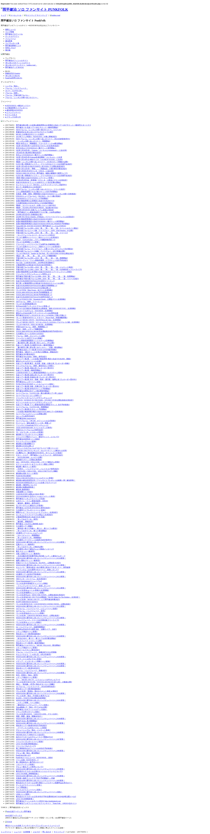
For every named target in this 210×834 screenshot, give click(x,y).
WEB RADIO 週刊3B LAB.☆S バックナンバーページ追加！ (39, 792)
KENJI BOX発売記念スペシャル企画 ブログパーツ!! (36, 483)
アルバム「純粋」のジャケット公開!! (30, 336)
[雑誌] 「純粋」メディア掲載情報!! (29, 329)
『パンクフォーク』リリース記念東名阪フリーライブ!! (37, 620)
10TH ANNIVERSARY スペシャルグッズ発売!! (34, 428)
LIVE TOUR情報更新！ (25, 799)
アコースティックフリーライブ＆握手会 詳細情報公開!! (38, 244)
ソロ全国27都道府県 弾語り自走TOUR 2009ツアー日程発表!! (39, 411)
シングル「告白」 (12, 86)
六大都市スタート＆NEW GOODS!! (30, 334)
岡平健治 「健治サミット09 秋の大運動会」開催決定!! (37, 352)
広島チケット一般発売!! (25, 544)
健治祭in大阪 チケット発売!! (27, 473)
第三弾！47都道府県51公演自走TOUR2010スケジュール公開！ (40, 283)
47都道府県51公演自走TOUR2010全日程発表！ (34, 265)
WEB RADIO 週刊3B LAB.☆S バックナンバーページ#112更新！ (41, 588)
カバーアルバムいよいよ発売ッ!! (29, 395)
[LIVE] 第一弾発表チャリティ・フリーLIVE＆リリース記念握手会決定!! (44, 175)
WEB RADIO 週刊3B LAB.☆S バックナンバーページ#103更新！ (41, 673)
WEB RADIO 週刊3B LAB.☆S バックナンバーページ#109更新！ (41, 625)
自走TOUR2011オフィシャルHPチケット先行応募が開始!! (38, 182)
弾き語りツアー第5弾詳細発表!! (28, 689)
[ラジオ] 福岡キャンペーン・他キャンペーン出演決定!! (37, 237)
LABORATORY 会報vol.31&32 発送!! (30, 494)
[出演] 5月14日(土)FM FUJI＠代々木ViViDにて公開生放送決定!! (40, 166)
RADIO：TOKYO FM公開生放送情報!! (31, 698)
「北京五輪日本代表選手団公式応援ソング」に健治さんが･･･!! (40, 556)
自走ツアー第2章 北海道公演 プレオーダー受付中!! (36, 377)
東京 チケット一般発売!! (25, 551)
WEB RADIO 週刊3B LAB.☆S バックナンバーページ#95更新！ (40, 769)
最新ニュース (10, 29)
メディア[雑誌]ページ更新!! (26, 631)
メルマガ (36, 832)
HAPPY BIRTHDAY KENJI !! (27, 602)
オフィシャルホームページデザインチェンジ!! (34, 402)
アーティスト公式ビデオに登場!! (29, 659)
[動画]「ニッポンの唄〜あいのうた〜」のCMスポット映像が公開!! (42, 162)
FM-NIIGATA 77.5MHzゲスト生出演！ (30, 735)
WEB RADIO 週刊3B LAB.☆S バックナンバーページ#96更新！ (40, 751)
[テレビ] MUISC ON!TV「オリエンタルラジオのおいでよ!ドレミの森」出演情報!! (48, 322)
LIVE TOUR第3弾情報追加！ (27, 744)
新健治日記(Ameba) (12, 73)
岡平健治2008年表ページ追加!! (28, 439)
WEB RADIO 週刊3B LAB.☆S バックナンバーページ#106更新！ (41, 657)
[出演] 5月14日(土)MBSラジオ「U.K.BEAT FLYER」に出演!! (39, 159)
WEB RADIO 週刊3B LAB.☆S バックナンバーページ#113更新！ (41, 576)
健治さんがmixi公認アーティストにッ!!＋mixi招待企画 (37, 313)
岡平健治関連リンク (13, 45)
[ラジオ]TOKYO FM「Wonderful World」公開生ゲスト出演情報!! (41, 299)
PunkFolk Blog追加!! (23, 476)
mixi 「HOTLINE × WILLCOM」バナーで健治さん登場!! (38, 462)
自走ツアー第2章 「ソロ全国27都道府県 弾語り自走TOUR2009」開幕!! (43, 359)
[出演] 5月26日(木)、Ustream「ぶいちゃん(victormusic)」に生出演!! (41, 150)
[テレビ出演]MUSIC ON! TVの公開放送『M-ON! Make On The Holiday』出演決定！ (48, 597)
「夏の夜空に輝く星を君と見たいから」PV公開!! (35, 343)
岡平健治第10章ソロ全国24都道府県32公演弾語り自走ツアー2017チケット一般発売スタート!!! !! (53, 125)
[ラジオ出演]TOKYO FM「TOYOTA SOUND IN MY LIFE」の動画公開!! (44, 682)
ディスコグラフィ (12, 36)
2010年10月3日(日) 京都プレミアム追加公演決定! (35, 210)
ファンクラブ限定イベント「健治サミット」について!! (37, 437)
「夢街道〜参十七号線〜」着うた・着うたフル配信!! (36, 528)
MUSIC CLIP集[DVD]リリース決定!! (30, 134)
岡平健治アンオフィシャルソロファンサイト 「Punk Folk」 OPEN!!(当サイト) (46, 803)
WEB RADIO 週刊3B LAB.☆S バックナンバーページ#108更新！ (41, 636)
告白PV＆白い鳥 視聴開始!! (26, 721)
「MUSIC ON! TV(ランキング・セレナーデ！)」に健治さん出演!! (41, 450)
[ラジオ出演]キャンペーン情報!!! (28, 622)
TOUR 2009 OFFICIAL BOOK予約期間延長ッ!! (34, 292)
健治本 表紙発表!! (23, 489)
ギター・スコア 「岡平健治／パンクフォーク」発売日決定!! (39, 455)
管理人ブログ (10, 48)
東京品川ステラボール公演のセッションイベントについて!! (39, 771)
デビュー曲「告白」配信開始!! (28, 753)
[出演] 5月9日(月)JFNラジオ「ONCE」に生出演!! (35, 171)
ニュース (17, 832)
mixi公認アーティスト (13, 815)
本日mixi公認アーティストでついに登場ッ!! (33, 306)
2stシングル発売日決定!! (25, 416)
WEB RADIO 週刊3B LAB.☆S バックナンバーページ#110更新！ (41, 618)
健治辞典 (8, 41)
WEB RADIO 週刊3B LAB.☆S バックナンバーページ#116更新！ (41, 558)
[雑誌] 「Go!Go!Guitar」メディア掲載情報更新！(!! (35, 240)
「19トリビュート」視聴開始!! (28, 535)
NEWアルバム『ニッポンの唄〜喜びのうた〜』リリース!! (38, 130)
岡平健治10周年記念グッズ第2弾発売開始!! (32, 391)
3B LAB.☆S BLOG (12, 76)
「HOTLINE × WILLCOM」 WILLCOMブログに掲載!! (37, 471)
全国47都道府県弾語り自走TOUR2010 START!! (34, 219)
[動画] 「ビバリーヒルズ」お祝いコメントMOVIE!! (36, 205)
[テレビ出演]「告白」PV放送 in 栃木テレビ (33, 696)
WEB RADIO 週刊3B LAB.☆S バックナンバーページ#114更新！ (41, 572)
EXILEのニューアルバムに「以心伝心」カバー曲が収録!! (38, 196)
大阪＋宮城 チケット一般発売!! (28, 554)
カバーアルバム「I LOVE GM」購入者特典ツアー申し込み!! (39, 393)
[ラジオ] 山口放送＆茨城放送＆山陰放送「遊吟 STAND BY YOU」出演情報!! (46, 308)
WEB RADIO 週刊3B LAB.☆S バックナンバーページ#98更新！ (40, 732)
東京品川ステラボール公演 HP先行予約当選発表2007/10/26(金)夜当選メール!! (46, 796)
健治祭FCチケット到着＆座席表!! (29, 460)
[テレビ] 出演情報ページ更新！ (28, 242)
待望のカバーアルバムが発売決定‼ (29, 430)
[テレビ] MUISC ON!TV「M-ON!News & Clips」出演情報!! (38, 320)
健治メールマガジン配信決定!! (28, 650)
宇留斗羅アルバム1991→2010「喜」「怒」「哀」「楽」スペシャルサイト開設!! (47, 228)
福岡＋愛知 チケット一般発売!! (28, 560)
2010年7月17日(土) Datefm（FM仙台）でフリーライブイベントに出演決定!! (45, 217)
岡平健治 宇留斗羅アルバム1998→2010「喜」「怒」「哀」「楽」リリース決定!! (47, 279)
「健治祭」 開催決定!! (24, 521)
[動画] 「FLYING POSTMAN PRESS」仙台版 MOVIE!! (37, 208)
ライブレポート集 (12, 43)
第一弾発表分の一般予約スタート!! (29, 762)
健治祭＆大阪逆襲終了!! (25, 444)
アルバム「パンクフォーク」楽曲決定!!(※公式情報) (36, 652)
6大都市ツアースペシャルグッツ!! (29, 533)
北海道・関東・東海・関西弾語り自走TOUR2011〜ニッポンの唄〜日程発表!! (46, 194)
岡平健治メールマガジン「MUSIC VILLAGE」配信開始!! (38, 645)
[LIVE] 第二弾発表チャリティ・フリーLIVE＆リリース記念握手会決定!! (44, 164)
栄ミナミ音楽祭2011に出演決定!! (29, 187)
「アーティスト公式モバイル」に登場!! (31, 728)
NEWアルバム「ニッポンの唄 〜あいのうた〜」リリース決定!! (40, 189)
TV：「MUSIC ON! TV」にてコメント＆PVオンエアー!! (38, 680)
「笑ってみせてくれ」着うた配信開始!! (31, 531)
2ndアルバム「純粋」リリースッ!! (29, 301)
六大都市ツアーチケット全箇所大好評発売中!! (34, 540)
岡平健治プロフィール (14, 34)
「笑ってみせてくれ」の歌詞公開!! (29, 547)
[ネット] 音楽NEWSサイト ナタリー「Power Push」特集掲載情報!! (41, 318)
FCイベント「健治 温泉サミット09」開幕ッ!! (33, 423)
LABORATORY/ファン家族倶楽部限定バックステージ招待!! (39, 373)
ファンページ (10, 39)
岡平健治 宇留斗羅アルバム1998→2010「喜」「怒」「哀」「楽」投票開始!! (45, 276)
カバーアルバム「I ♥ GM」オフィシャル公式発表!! (36, 421)
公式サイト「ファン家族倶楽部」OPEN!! (32, 501)
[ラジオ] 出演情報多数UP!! (26, 304)
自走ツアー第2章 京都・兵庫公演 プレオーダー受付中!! (37, 386)
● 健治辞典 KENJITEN (14, 110)
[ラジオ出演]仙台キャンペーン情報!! (30, 613)
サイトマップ (41, 15)
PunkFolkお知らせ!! (23, 755)
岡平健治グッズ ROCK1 (14, 67)
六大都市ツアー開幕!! (24, 526)
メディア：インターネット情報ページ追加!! (33, 661)
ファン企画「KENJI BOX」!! (27, 760)
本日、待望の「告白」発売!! (27, 675)
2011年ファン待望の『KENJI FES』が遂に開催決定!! (36, 136)
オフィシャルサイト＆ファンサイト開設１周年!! (35, 464)
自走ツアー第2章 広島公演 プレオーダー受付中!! (35, 375)
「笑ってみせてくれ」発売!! (27, 519)
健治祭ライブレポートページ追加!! (29, 434)
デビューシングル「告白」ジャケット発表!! (33, 730)
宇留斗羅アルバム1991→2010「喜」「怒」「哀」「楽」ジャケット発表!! (44, 267)
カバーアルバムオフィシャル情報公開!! (31, 414)
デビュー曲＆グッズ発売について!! (29, 767)
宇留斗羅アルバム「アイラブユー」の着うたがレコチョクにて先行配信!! (44, 249)
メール (18, 15)
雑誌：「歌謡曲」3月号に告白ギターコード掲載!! (35, 684)
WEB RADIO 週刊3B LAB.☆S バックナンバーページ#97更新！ (40, 739)
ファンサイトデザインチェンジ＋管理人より (33, 274)
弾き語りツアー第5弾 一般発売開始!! (30, 643)
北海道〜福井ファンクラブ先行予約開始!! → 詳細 (35, 778)
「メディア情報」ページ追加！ (28, 702)
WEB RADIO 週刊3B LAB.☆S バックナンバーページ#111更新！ (41, 606)
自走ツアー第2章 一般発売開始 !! (29, 370)
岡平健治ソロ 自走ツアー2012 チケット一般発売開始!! (37, 127)
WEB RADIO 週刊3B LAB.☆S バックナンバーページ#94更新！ (40, 776)
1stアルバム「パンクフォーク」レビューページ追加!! (37, 609)
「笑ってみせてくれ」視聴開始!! (29, 538)
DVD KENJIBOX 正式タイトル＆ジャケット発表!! (35, 496)
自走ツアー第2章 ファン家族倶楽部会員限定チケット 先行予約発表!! (43, 405)
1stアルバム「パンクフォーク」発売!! (30, 611)
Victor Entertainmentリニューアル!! (29, 581)
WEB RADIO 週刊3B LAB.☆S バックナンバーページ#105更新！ (41, 664)
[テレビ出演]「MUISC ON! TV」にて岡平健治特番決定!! (38, 599)
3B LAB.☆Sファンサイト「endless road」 (21, 65)
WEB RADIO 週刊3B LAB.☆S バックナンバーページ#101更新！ (41, 700)
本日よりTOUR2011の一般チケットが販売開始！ (35, 155)
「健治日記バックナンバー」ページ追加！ (32, 705)
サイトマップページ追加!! (26, 441)
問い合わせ (46, 832)
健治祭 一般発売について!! (26, 485)
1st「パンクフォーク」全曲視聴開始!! (30, 627)
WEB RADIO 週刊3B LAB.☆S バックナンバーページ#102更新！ (41, 693)
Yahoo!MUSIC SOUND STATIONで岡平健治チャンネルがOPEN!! (41, 226)
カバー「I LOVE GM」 (14, 91)
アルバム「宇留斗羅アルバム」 (17, 95)
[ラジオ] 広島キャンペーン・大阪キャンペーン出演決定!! (38, 246)
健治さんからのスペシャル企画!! (29, 361)
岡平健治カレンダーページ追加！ (29, 382)
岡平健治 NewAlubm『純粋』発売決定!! (31, 356)
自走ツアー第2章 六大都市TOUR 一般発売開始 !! (35, 345)
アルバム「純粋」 (12, 93)
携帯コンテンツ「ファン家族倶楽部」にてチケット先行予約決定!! (42, 260)
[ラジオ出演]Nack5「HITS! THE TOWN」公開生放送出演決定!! (40, 595)
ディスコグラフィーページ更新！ (29, 785)
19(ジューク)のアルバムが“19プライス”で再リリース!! (37, 448)
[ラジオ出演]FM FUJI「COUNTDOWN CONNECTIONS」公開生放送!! (43, 604)
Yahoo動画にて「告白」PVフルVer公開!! (31, 707)
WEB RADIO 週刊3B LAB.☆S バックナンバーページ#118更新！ (41, 542)
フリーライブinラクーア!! (26, 746)
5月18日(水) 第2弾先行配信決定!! (28, 153)
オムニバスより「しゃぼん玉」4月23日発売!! (33, 654)
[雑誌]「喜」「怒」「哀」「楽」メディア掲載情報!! (36, 256)
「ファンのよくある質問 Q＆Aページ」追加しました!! (37, 570)
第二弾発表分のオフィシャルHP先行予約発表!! (34, 748)
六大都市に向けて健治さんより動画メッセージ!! (35, 549)
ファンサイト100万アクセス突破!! (29, 338)
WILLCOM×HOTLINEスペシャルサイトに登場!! (34, 478)
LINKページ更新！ (23, 794)
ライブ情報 (9, 32)
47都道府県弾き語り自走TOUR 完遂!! (30, 517)
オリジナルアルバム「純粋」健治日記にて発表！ (35, 366)
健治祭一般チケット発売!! (26, 466)
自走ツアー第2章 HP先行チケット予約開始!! (33, 389)
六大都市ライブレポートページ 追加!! (31, 510)
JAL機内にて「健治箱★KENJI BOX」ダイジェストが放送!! (39, 453)
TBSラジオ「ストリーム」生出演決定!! (31, 579)
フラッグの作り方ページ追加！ (28, 712)
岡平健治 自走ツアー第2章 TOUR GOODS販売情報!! (36, 350)
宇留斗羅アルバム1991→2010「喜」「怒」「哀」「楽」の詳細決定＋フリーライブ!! (49, 269)
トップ (3, 15)
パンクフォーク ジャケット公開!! (29, 641)
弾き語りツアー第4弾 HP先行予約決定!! (31, 725)
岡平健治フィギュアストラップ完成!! (30, 499)
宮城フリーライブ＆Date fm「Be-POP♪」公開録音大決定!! (38, 563)
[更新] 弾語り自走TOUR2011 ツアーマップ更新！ (35, 178)
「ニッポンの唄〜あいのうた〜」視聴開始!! (33, 141)
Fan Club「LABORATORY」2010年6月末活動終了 (35, 263)
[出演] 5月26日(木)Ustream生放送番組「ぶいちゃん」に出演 (39, 157)
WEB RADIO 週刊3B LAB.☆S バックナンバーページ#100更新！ (41, 719)
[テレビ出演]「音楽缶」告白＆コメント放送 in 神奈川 (37, 691)
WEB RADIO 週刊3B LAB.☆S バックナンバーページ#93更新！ (40, 780)
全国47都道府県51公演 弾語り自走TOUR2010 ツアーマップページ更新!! (44, 272)
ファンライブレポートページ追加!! (29, 741)
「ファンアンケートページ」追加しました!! (33, 586)
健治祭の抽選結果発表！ (25, 487)
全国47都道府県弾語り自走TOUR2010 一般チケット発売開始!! (40, 221)
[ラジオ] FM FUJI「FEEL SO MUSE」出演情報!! (34, 324)
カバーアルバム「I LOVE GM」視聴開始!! (32, 407)
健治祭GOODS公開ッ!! (25, 446)
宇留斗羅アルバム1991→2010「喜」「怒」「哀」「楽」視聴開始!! (42, 258)
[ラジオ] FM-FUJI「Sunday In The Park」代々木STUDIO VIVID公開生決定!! (45, 253)
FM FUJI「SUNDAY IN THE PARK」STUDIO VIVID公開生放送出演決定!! (45, 400)
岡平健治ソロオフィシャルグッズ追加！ (31, 709)
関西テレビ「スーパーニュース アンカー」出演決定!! (37, 512)
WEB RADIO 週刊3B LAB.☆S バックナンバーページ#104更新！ (41, 666)
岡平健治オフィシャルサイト (16, 60)
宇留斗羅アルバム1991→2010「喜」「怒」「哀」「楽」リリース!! (42, 233)
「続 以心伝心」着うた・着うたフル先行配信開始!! (36, 638)
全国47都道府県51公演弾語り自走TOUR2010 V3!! (35, 201)
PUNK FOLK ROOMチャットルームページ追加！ (35, 384)
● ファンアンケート (13, 112)
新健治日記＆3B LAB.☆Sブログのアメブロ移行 (34, 132)
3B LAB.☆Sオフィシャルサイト (17, 63)
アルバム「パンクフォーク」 (16, 88)
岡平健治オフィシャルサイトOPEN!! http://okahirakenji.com (38, 801)
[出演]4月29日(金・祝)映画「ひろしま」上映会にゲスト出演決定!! (41, 180)
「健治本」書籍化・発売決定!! (28, 503)
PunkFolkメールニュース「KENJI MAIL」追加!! (34, 757)
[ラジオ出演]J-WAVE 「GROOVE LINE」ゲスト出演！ (37, 714)
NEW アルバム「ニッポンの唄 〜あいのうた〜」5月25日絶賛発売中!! (43, 139)
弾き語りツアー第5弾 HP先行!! (28, 668)
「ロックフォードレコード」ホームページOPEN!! (35, 235)
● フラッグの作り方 (13, 117)
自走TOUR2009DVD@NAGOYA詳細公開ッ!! (33, 288)
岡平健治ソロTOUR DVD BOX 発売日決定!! (33, 508)
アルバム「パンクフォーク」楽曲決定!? (31, 670)
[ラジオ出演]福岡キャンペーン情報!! (30, 593)
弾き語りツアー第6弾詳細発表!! (28, 634)
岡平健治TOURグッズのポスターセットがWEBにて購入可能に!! (41, 315)
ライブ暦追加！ (22, 787)
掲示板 (7, 50)
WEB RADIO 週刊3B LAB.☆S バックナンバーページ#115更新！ (41, 565)
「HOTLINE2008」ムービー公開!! (29, 457)
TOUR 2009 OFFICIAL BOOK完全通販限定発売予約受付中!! (39, 331)
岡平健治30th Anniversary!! (26, 418)
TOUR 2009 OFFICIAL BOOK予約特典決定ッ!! (34, 295)
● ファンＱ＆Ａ (11, 115)
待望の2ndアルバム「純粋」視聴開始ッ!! (32, 327)
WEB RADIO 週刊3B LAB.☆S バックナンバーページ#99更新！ (40, 723)
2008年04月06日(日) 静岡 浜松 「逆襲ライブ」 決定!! (36, 629)
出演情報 (26, 832)
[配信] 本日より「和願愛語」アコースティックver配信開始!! (39, 143)
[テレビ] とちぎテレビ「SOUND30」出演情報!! (34, 311)
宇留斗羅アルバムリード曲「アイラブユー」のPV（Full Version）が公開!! (44, 230)
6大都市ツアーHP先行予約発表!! (28, 574)
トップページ (6, 832)
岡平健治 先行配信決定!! (25, 354)
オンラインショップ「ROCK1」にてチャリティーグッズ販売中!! (41, 185)
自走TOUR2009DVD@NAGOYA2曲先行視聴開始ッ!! (36, 285)
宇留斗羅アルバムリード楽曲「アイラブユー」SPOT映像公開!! (40, 251)
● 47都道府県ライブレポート (16, 108)
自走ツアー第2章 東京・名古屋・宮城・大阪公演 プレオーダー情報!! (43, 363)
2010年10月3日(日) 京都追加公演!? (29, 214)
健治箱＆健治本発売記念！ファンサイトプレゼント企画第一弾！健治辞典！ (45, 480)
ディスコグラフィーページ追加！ (29, 790)
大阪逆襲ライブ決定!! (24, 492)
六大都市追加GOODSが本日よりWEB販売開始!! (34, 203)
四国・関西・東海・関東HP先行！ (29, 716)
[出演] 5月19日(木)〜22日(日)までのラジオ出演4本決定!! (37, 146)
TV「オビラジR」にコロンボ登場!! (29, 432)
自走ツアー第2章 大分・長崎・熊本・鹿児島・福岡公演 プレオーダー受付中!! (46, 379)
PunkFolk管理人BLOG (13, 78)
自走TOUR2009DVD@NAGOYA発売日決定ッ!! (34, 297)
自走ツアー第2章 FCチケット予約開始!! (31, 409)
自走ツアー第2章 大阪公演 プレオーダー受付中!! (35, 368)
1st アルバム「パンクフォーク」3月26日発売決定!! (35, 686)
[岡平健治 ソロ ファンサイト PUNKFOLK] (34, 9)
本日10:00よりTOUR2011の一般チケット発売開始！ (36, 148)
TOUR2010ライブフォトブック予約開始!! (32, 198)
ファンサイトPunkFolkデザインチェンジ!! (32, 425)
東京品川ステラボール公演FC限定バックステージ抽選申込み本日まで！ (44, 783)
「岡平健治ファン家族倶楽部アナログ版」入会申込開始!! (38, 212)
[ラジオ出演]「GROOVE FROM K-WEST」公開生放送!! (37, 615)
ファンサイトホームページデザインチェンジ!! (34, 398)
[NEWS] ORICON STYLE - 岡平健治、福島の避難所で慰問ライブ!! (42, 173)
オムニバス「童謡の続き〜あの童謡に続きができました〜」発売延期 (43, 567)
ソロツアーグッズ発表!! (25, 764)
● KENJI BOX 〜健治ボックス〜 (17, 106)
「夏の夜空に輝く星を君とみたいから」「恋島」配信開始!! (39, 347)
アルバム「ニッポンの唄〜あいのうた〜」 (21, 97)
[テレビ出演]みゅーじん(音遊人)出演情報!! (32, 590)
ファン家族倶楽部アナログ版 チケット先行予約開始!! (37, 191)
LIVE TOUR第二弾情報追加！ (27, 774)
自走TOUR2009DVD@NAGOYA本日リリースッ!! (35, 281)
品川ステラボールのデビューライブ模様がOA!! (34, 737)
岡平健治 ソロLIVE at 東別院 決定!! (29, 524)
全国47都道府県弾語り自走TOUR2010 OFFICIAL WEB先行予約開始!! (43, 224)
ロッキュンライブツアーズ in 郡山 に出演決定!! (34, 515)
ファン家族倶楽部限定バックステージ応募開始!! (35, 340)
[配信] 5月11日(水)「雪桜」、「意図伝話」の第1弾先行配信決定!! (41, 169)
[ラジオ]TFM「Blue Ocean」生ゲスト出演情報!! (34, 290)
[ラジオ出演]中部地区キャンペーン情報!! (32, 583)
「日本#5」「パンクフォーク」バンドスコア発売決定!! (37, 469)
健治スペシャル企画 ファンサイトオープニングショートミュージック (32, 825)
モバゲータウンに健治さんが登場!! (29, 505)
